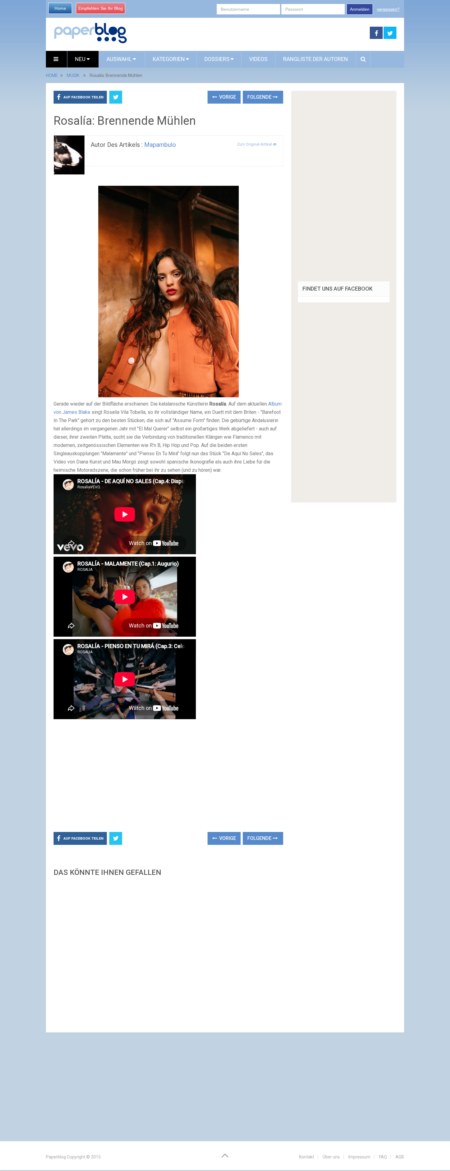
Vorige (227, 97)
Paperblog (56, 1156)
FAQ (383, 1156)
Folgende (260, 97)
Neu (81, 59)
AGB (400, 1156)
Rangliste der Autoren (315, 59)
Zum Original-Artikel (255, 144)
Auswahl (120, 59)
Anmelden (359, 9)
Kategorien (169, 59)
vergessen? (388, 9)
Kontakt (306, 1156)
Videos (258, 59)
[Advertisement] (248, 33)
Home (60, 8)
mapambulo (160, 144)
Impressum (359, 1156)
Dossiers (217, 59)
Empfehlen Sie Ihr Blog (100, 8)
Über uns (331, 1156)
